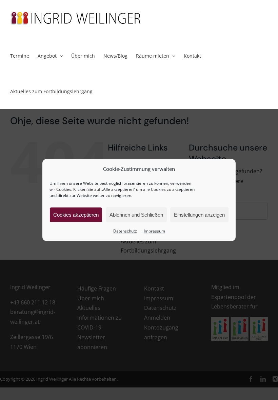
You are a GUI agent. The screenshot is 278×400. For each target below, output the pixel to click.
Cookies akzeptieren (76, 215)
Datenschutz (125, 231)
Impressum (154, 231)
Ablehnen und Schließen (136, 215)
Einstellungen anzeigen (199, 215)
